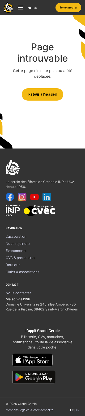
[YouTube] (34, 197)
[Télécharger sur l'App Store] (32, 360)
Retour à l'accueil (42, 94)
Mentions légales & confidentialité (29, 410)
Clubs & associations (22, 272)
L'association (16, 236)
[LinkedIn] (46, 197)
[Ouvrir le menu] (20, 7)
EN (35, 7)
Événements (16, 251)
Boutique (13, 265)
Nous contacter (18, 293)
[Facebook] (10, 197)
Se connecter (68, 7)
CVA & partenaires (20, 258)
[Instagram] (22, 197)
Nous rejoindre (18, 244)
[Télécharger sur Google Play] (33, 377)
